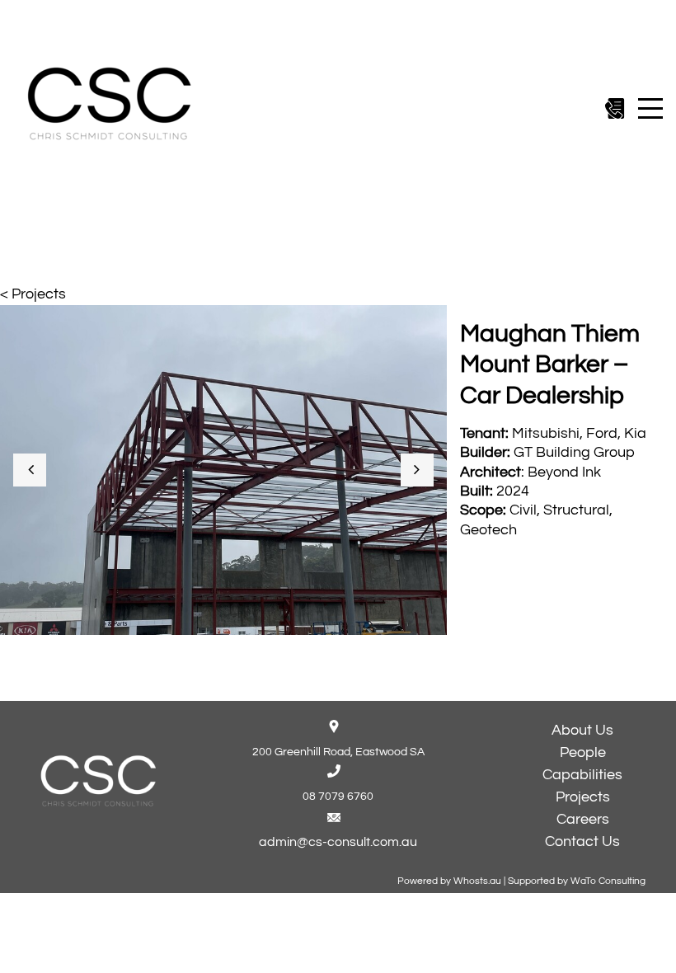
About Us (582, 730)
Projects (583, 797)
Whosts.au (477, 881)
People (583, 752)
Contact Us (582, 841)
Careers (582, 819)
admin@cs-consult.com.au (338, 841)
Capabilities (582, 775)
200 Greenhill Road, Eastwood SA (338, 752)
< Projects (33, 294)
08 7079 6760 (338, 796)
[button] (29, 470)
